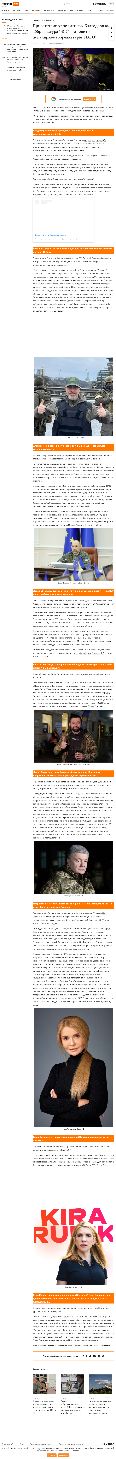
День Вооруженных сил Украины (88, 107)
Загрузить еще (15, 79)
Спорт (89, 10)
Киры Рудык (55, 1311)
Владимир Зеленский (83, 1345)
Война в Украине (20, 10)
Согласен (51, 1455)
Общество (62, 10)
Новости (5, 10)
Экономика (49, 10)
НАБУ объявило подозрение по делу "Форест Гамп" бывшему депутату (17, 59)
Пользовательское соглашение (41, 1444)
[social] (93, 4)
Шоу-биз (99, 10)
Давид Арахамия (101, 781)
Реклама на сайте (8, 1444)
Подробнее (63, 1455)
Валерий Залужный (101, 1345)
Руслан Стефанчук (97, 706)
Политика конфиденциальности (71, 1444)
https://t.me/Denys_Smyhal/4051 (89, 653)
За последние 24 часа (12, 19)
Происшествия (76, 10)
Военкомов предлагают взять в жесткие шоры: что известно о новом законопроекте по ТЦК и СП (44, 1407)
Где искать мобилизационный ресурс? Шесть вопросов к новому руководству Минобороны (72, 1407)
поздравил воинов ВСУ (95, 140)
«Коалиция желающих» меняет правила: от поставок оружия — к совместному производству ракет (100, 1407)
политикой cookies (71, 1450)
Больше (110, 10)
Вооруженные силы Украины (60, 1345)
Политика (36, 10)
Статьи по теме (40, 1369)
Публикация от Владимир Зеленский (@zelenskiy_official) (56, 239)
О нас (22, 1444)
